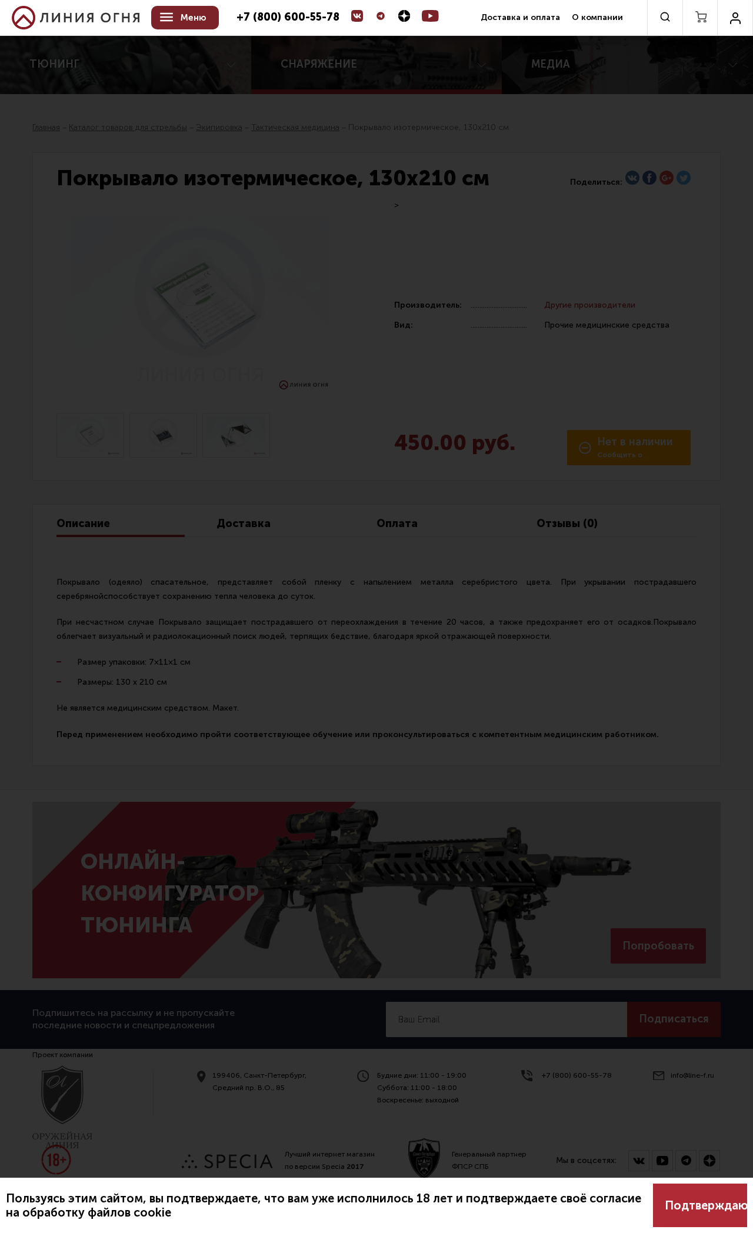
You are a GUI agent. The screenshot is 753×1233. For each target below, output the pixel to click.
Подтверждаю (706, 1205)
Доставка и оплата (520, 17)
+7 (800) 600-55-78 (287, 18)
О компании (597, 17)
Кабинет (735, 17)
